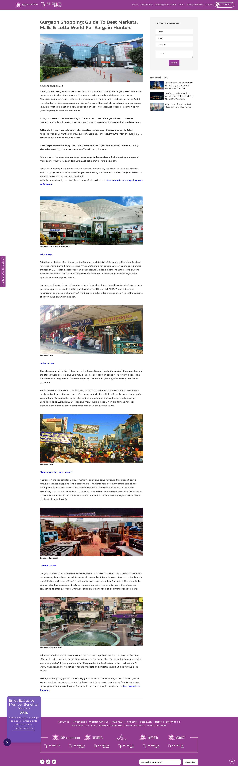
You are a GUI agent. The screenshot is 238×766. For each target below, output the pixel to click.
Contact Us (173, 722)
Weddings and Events (165, 4)
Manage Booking (195, 4)
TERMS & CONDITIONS (111, 725)
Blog (150, 725)
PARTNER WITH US (99, 722)
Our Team (118, 722)
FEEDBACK (146, 722)
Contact (209, 4)
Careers (132, 722)
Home (135, 4)
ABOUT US (63, 722)
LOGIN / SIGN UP (24, 728)
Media (158, 722)
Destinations (146, 4)
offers (181, 4)
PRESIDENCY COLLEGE (83, 725)
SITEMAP (162, 725)
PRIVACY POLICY (135, 725)
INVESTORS (79, 722)
